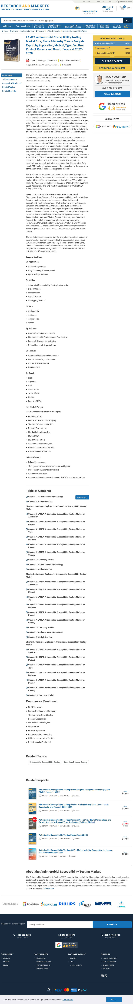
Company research (43, 962)
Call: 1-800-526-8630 (112, 88)
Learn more (67, 999)
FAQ (110, 1)
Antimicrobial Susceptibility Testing (45, 762)
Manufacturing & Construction (54, 26)
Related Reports (9, 91)
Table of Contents (9, 79)
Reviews (6, 965)
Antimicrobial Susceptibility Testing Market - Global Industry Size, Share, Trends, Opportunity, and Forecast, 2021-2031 (74, 806)
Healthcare (6, 26)
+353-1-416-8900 (108, 8)
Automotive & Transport (90, 26)
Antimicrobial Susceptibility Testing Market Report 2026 (63, 835)
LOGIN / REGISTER (125, 1)
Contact (73, 958)
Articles (106, 968)
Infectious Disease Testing (75, 762)
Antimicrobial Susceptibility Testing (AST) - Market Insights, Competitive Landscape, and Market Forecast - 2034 (76, 851)
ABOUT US (86, 1)
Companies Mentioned (11, 83)
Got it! (114, 1000)
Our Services (127, 26)
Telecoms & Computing (104, 26)
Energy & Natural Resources (73, 26)
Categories (40, 958)
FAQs (71, 962)
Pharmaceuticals (23, 26)
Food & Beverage (117, 26)
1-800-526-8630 (89, 11)
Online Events (108, 965)
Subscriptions (42, 968)
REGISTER (112, 924)
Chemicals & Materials (39, 26)
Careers (6, 962)
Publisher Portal (110, 962)
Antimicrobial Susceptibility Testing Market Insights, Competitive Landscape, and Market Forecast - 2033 (74, 790)
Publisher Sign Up (110, 958)
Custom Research (43, 965)
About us (6, 958)
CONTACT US (99, 1)
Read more (49, 888)
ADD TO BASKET (112, 61)
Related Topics (8, 87)
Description (7, 75)
